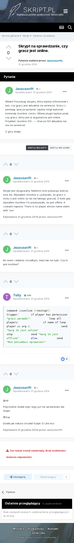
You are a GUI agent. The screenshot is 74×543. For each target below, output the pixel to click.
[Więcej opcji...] (64, 91)
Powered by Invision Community (37, 537)
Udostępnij (18, 476)
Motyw (18, 528)
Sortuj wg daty (37, 148)
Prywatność (36, 528)
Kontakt (53, 528)
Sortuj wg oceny (60, 148)
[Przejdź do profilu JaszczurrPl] (9, 90)
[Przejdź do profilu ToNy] (7, 297)
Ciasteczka (37, 532)
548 (28, 295)
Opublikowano (33, 92)
